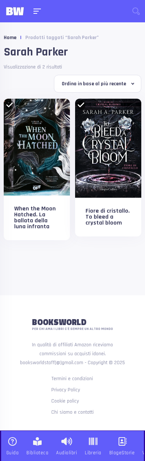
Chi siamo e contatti (72, 412)
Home (10, 37)
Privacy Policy (65, 389)
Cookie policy (65, 401)
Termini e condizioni (72, 378)
